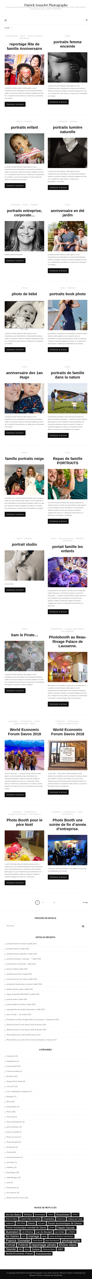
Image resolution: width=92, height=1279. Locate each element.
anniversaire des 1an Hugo (24, 375)
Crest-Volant (21, 1223)
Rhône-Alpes (68, 1245)
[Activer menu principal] (6, 20)
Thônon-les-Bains (49, 1249)
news (44, 1236)
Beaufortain (63, 1214)
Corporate (62, 122)
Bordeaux (75, 1214)
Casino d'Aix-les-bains (30, 1219)
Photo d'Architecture (14, 1122)
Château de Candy (75, 1219)
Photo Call (10, 1117)
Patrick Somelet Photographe (46, 5)
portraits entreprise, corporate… (24, 213)
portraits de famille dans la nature (67, 375)
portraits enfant (24, 127)
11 (55, 902)
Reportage (24, 38)
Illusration (10, 1076)
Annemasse (40, 1214)
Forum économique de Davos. (65, 1223)
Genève (51, 1227)
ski (20, 1249)
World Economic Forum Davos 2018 (67, 732)
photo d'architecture (52, 1241)
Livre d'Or (10, 1086)
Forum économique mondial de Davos (26, 1227)
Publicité (10, 1167)
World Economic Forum (24, 724)
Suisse (36, 1249)
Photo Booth (37, 1241)
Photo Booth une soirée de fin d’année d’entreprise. (67, 824)
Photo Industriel (12, 1142)
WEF (60, 1249)
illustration (12, 1232)
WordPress (58, 1275)
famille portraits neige (24, 459)
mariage (33, 1236)
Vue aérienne (12, 1193)
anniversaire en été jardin (67, 213)
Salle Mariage (67, 631)
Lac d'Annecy (27, 1232)
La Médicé (71, 1232)
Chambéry (48, 1219)
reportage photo (44, 1245)
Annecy (28, 1214)
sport (8, 1182)
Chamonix (61, 1219)
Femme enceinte (13, 1071)
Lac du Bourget (44, 1232)
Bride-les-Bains (11, 1219)
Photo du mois (12, 1137)
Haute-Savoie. (66, 1227)
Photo (23, 36)
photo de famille (35, 36)
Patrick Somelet (18, 1241)
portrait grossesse (13, 1157)
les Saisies (12, 1236)
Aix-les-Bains (13, 1214)
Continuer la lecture (15, 104)
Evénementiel (12, 36)
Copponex (10, 1223)
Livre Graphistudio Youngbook (18, 1091)
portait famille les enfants (67, 549)
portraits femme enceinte (68, 44)
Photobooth (35, 814)
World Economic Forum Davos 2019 (24, 732)
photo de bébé (24, 294)
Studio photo (11, 1188)
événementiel (43, 1253)
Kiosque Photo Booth (74, 629)
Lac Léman (59, 1232)
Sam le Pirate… (24, 635)
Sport (27, 1249)
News (9, 1102)
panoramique (12, 1107)
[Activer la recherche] (86, 20)
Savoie (11, 1249)
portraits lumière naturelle (16, 954)
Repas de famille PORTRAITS (67, 461)
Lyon (23, 1236)
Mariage (10, 1096)
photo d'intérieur (13, 1127)
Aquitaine (50, 1214)
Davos (31, 1223)
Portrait (28, 122)
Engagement (11, 1061)
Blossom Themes (36, 1275)
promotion (10, 1162)
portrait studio (24, 544)
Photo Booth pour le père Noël (24, 822)
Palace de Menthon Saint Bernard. (61, 1236)
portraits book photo (67, 294)
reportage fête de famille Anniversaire (21, 1009)
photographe (71, 1241)
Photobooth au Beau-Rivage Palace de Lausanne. (67, 641)
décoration (41, 1223)
